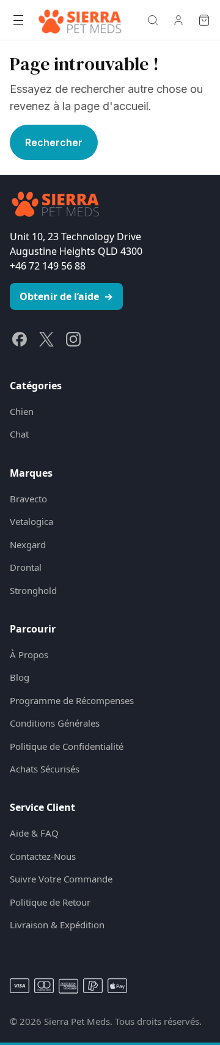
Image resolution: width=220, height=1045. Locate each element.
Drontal (26, 567)
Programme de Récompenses (72, 700)
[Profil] (178, 20)
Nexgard (28, 544)
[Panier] (204, 20)
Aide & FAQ (34, 833)
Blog (19, 677)
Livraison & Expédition (57, 925)
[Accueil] (80, 20)
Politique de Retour (50, 902)
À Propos (29, 654)
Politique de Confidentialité (66, 746)
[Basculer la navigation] (18, 20)
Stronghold (33, 590)
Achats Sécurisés (44, 769)
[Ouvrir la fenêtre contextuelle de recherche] (153, 20)
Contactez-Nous (43, 856)
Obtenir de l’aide (66, 296)
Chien (22, 411)
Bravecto (28, 499)
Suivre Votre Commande (61, 879)
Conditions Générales (55, 723)
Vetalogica (31, 521)
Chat (19, 434)
